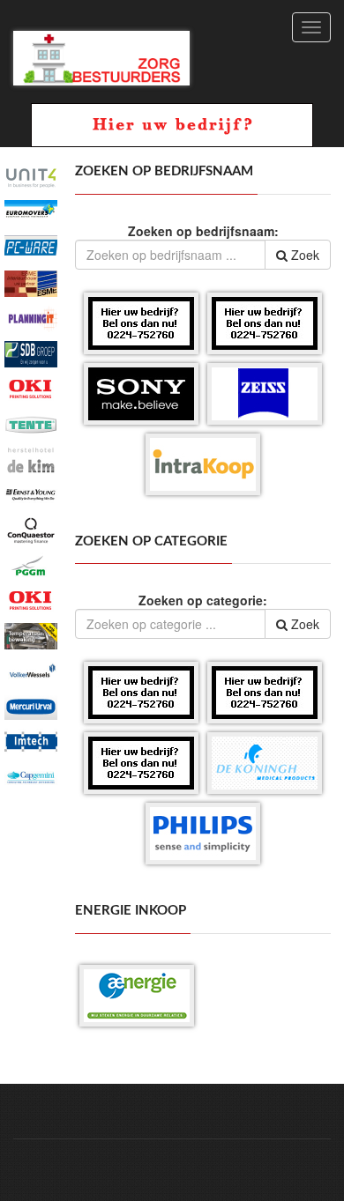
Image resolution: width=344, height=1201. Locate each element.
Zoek (303, 254)
